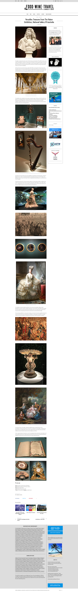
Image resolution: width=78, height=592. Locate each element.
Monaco (40, 565)
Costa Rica (38, 559)
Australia (23, 558)
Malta (34, 565)
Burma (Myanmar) (18, 559)
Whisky (31, 550)
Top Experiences (25, 547)
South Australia (36, 544)
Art (15, 494)
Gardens (39, 537)
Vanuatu (38, 571)
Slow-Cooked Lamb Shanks (53, 117)
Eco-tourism (37, 534)
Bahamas (35, 558)
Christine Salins (39, 24)
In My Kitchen (22, 540)
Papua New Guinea (40, 566)
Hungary (34, 562)
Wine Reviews (41, 550)
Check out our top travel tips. (55, 67)
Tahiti (21, 569)
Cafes (20, 531)
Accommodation (18, 528)
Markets (27, 540)
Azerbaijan (31, 558)
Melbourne (31, 540)
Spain (40, 568)
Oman (31, 566)
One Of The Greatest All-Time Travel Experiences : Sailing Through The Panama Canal (55, 87)
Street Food (22, 546)
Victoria (40, 549)
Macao (27, 565)
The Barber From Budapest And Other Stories (23, 519)
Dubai (33, 534)
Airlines (29, 528)
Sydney (37, 546)
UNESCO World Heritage (30, 549)
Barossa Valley (41, 528)
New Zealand (24, 566)
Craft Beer (22, 534)
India (41, 562)
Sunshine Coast (27, 546)
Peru (30, 541)
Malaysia (30, 565)
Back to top (60, 590)
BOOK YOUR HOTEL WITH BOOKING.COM (55, 585)
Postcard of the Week (35, 541)
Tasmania (40, 546)
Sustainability (33, 546)
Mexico (37, 565)
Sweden (43, 568)
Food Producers (23, 537)
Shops (32, 544)
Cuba (42, 559)
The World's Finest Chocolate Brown (54, 118)
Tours (37, 547)
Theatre (21, 547)
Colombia (34, 559)
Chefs (43, 531)
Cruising (26, 534)
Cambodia (24, 559)
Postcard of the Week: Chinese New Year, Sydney (42, 513)
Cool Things (17, 534)
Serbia (24, 568)
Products (41, 541)
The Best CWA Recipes (52, 109)
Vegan (36, 549)
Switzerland (17, 569)
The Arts (17, 547)
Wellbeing (20, 550)
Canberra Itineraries (29, 531)
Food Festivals (18, 537)
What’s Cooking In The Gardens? (31, 512)
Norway (28, 566)
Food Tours (29, 537)
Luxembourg (23, 565)
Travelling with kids (19, 549)
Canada (28, 559)
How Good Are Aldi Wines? (53, 115)
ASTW (37, 528)
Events (21, 494)
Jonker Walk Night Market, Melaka (54, 107)
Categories (55, 123)
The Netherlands (33, 569)
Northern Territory (19, 541)
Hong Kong (30, 562)
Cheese (40, 531)
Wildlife (34, 550)
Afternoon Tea (24, 528)
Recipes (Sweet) (36, 543)
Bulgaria (42, 558)
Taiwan (24, 569)
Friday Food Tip (34, 537)
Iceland (38, 562)
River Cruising (28, 544)
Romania (20, 568)
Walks (17, 550)
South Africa (36, 568)
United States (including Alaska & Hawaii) (29, 571)
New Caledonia (18, 566)
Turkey (38, 569)
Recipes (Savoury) (29, 543)
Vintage (43, 549)
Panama (34, 566)
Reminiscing (18, 544)
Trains (40, 547)
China (31, 559)
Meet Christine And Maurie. (55, 45)
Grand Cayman (22, 562)
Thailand (28, 569)
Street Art (17, 546)
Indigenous (17, 540)
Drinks (30, 534)
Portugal (17, 568)
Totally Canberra (32, 547)
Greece (26, 562)
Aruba (20, 558)
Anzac (32, 528)
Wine (37, 550)
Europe (41, 534)
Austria (27, 558)
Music (39, 540)
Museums (35, 540)
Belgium (38, 558)
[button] (22, 466)
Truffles (24, 549)
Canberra (37, 17)
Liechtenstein (18, 565)
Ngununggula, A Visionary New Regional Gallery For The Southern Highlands (20, 513)
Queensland (18, 543)
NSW (23, 541)
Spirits (41, 544)
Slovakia (31, 568)
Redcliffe (41, 543)
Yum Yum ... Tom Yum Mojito (53, 116)
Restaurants (22, 544)
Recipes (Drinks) (23, 543)
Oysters (26, 541)
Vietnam (42, 571)
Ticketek (24, 490)
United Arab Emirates (19, 571)
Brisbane (17, 531)
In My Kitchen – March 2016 (39, 519)
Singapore (27, 568)
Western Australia (26, 550)
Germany (17, 562)
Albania (17, 558)
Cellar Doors (36, 531)
